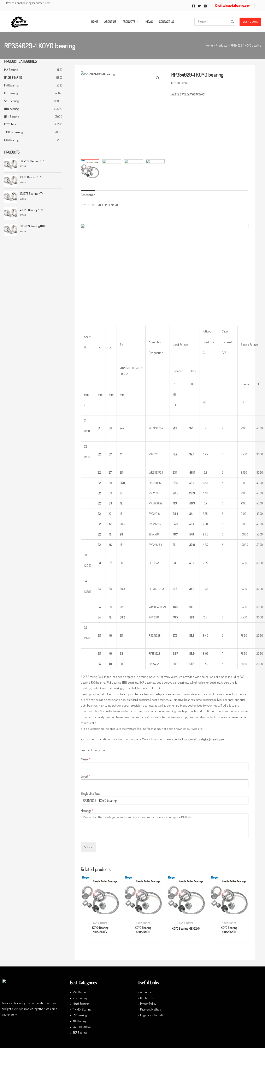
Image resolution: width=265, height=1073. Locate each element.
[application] (137, 21)
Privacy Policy (148, 1004)
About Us (146, 992)
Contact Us (147, 998)
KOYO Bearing (80, 1004)
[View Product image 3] (133, 166)
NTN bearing (11, 109)
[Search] (232, 21)
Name (85, 759)
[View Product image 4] (155, 168)
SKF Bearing (11, 101)
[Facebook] (193, 6)
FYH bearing (11, 85)
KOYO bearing (12, 124)
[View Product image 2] (111, 167)
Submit (88, 847)
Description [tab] (88, 195)
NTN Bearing (79, 998)
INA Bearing (11, 70)
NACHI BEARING (13, 77)
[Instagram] (205, 6)
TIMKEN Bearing (13, 132)
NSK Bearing (11, 117)
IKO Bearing (11, 93)
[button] (250, 22)
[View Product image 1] (90, 168)
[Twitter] (199, 6)
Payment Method (150, 1009)
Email (85, 776)
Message (87, 811)
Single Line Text (90, 793)
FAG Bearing (11, 140)
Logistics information (153, 1015)
